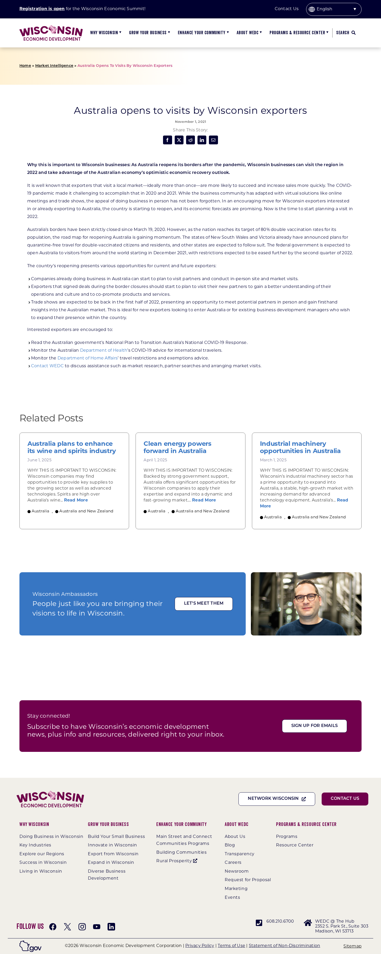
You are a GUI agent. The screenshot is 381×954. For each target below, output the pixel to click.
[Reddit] (190, 140)
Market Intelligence (54, 66)
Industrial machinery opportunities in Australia (300, 448)
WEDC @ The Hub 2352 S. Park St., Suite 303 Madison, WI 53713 (341, 927)
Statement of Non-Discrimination (284, 946)
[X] (179, 140)
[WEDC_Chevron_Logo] (51, 27)
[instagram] (82, 926)
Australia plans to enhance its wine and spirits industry (71, 448)
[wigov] (30, 942)
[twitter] (67, 926)
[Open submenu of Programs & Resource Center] (326, 33)
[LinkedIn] (202, 140)
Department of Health (104, 351)
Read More (76, 500)
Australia (40, 511)
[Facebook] (167, 140)
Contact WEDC (47, 366)
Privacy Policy (199, 946)
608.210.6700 (280, 922)
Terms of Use (231, 946)
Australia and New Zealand (86, 511)
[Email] (213, 140)
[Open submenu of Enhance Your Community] (227, 33)
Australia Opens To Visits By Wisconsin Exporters (125, 66)
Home (25, 66)
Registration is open (42, 9)
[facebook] (53, 926)
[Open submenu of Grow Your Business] (168, 33)
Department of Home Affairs (88, 358)
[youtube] (96, 926)
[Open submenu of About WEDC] (260, 33)
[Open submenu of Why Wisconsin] (119, 33)
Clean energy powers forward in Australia (177, 448)
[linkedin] (111, 926)
